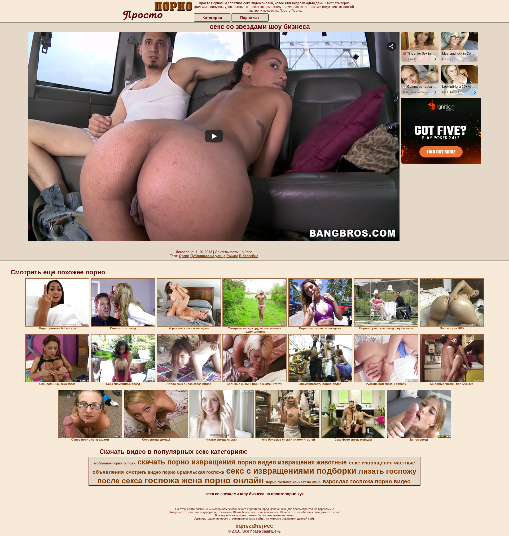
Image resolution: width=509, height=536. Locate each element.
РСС (268, 526)
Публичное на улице (207, 256)
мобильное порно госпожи (114, 463)
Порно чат (249, 17)
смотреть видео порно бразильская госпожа (175, 472)
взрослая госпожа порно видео (367, 481)
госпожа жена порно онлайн (204, 480)
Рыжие (232, 256)
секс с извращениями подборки (291, 470)
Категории (212, 17)
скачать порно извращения (186, 462)
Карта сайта (248, 526)
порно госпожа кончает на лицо (293, 482)
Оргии (184, 256)
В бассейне (248, 256)
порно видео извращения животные (292, 462)
